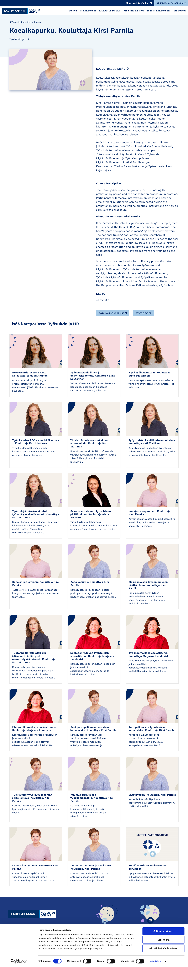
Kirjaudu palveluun (171, 3)
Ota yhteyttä (143, 313)
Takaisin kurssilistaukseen (26, 22)
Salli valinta (163, 940)
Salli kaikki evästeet (163, 931)
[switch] (87, 961)
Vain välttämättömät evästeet (163, 948)
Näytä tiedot (156, 961)
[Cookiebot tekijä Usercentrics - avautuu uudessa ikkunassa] (19, 961)
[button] (113, 312)
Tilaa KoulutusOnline (137, 3)
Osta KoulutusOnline (111, 313)
